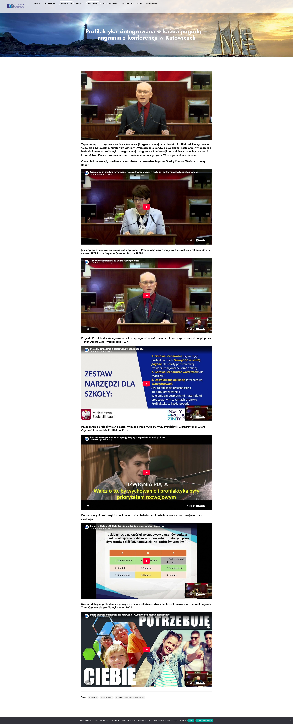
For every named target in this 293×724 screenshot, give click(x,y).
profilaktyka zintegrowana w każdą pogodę (130, 697)
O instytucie (35, 3)
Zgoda (191, 720)
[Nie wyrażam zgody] (290, 720)
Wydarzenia (93, 3)
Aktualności (66, 3)
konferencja (93, 697)
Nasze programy (110, 3)
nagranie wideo (106, 697)
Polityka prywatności (204, 720)
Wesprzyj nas (50, 3)
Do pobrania (151, 3)
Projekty (80, 3)
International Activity (132, 3)
